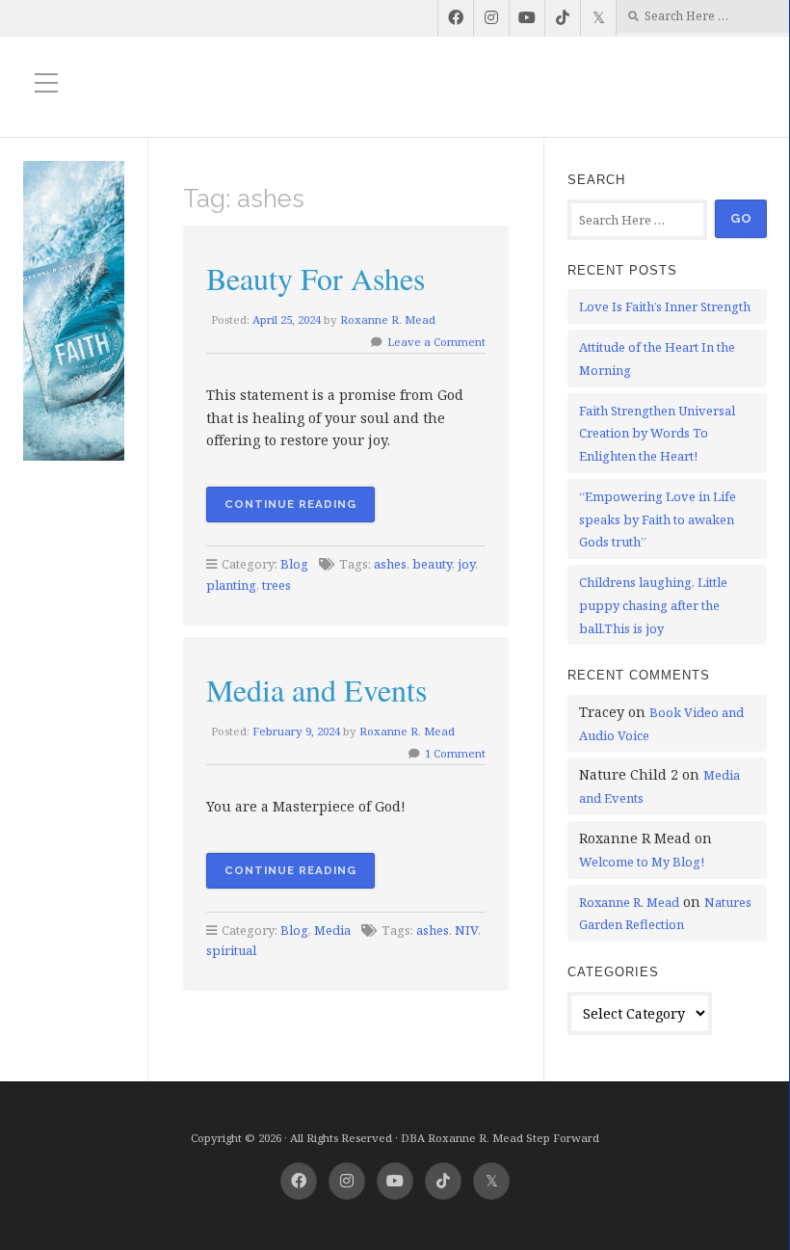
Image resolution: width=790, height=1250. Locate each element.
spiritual (231, 950)
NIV (466, 930)
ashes (390, 563)
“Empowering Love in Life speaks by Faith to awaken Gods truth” (657, 519)
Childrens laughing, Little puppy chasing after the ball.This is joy (653, 605)
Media (332, 930)
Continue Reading (290, 504)
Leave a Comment (436, 341)
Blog (294, 563)
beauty (432, 563)
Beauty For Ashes (315, 278)
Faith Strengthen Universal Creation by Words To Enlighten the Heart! (657, 433)
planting (231, 585)
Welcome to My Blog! (641, 861)
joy (466, 563)
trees (276, 585)
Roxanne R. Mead (387, 319)
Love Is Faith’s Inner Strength (664, 306)
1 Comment (455, 753)
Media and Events (316, 689)
